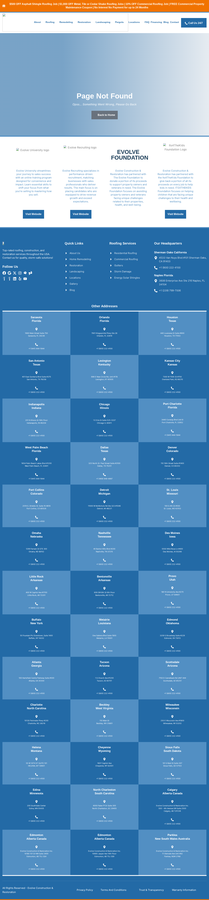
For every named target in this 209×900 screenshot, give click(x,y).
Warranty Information (184, 889)
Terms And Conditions (113, 889)
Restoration (84, 22)
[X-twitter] (14, 273)
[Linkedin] (14, 279)
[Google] (9, 273)
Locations (134, 22)
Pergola (119, 22)
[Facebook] (4, 273)
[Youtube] (25, 279)
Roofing (50, 22)
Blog (166, 22)
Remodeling (66, 22)
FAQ (147, 22)
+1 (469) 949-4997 (104, 479)
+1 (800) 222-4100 (104, 348)
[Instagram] (20, 273)
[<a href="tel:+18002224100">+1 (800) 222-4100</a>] (104, 344)
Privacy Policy (85, 889)
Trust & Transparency (151, 889)
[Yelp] (20, 279)
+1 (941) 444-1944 (36, 348)
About (37, 22)
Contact (174, 22)
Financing (156, 22)
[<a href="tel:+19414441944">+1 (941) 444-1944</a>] (36, 344)
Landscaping (103, 22)
